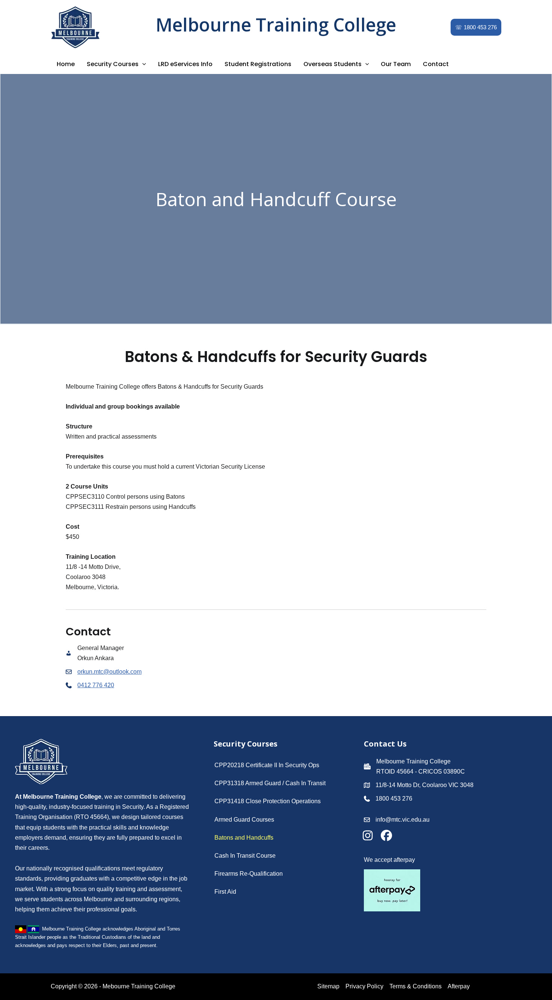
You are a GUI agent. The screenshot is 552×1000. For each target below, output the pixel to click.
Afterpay (459, 986)
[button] (476, 27)
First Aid (225, 891)
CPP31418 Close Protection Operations (267, 801)
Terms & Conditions (415, 986)
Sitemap (328, 986)
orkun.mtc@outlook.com (109, 671)
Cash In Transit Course (245, 855)
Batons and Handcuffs (243, 837)
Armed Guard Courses (244, 819)
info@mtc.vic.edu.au (403, 819)
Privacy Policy (364, 986)
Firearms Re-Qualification (248, 873)
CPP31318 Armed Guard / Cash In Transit (270, 783)
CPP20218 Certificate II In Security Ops (266, 765)
